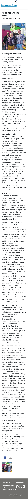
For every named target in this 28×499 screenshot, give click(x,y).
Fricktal (10, 18)
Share (5, 458)
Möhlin (14, 18)
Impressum (6, 482)
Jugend (18, 18)
